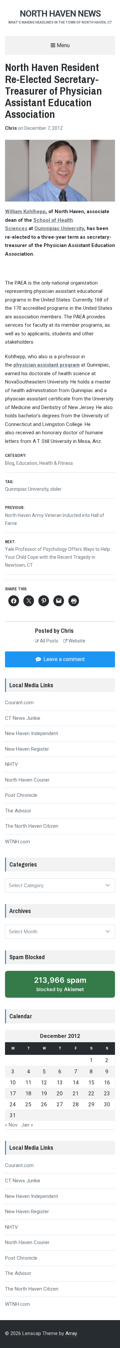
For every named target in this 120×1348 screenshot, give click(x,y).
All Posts (48, 640)
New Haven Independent (31, 733)
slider (56, 489)
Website (76, 640)
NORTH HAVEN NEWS (60, 14)
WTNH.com (17, 842)
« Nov (11, 1125)
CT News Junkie (22, 718)
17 (13, 1093)
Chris (11, 128)
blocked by (67, 986)
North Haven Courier (27, 780)
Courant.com (19, 703)
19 (44, 1093)
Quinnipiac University (26, 489)
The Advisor (18, 811)
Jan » (27, 1125)
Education (26, 463)
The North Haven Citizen (31, 826)
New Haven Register (27, 749)
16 (107, 1082)
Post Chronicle (21, 795)
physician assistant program (46, 365)
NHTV (11, 764)
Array (71, 1333)
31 (13, 1115)
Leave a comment (63, 659)
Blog (9, 463)
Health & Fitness (56, 463)
